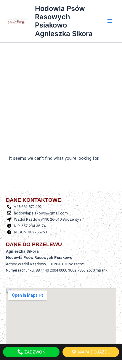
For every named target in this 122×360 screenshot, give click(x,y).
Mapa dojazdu (93, 351)
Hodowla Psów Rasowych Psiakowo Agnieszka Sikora (64, 21)
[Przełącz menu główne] (110, 21)
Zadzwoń (34, 351)
